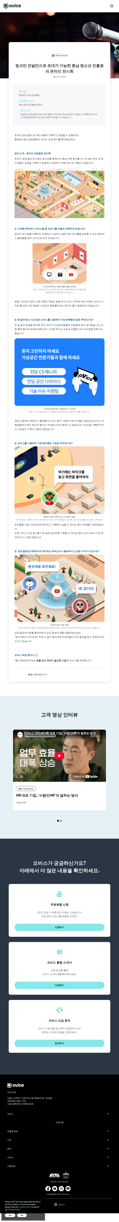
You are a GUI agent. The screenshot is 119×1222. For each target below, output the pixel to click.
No (22, 1215)
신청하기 (59, 927)
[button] (111, 7)
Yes (10, 1215)
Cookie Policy (24, 1207)
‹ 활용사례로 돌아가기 (36, 674)
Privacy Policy (14, 1210)
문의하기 (59, 1043)
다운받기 (59, 985)
